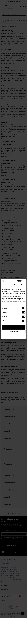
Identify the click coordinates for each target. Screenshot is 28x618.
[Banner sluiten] (24, 280)
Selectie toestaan (13, 331)
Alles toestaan (13, 327)
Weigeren (13, 335)
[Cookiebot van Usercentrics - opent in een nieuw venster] (16, 281)
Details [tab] (13, 284)
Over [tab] (22, 284)
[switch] (23, 312)
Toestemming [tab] (5, 284)
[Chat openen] (22, 613)
